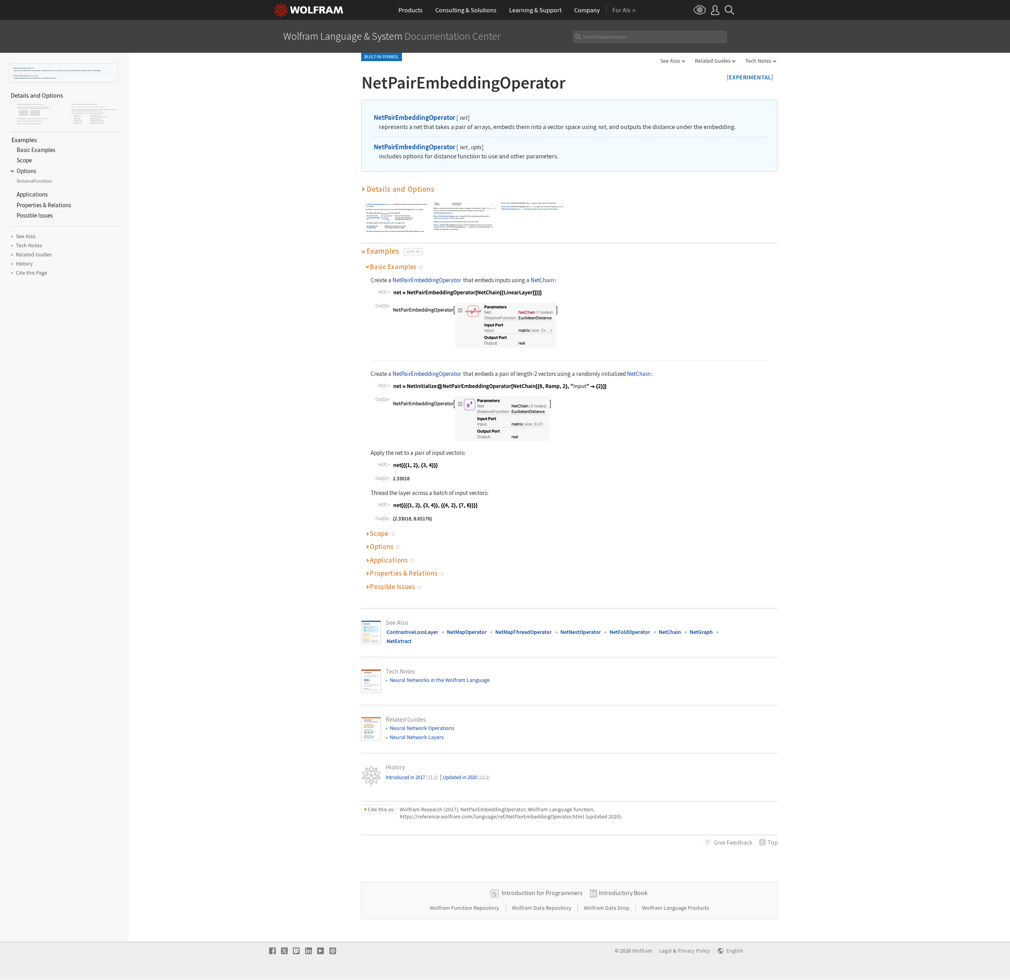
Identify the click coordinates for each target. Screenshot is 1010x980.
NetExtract (369, 210)
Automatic (384, 218)
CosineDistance (372, 228)
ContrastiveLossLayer (441, 218)
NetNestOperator (580, 631)
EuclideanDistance (387, 216)
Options (436, 225)
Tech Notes (758, 60)
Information (505, 203)
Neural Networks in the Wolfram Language (440, 679)
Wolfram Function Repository (465, 907)
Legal (665, 950)
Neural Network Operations (422, 728)
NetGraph (554, 209)
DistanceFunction (372, 216)
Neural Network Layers (417, 737)
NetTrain (468, 216)
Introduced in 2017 (412, 777)
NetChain (542, 280)
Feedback (733, 842)
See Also (670, 60)
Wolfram (642, 950)
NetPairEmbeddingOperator (21, 68)
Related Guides (713, 60)
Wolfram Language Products (675, 907)
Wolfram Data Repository (542, 907)
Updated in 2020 (466, 777)
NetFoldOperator (630, 631)
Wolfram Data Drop (607, 907)
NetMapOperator (467, 631)
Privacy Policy (694, 950)
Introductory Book (623, 893)
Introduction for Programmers (542, 893)
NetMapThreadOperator (523, 631)
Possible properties (530, 209)
